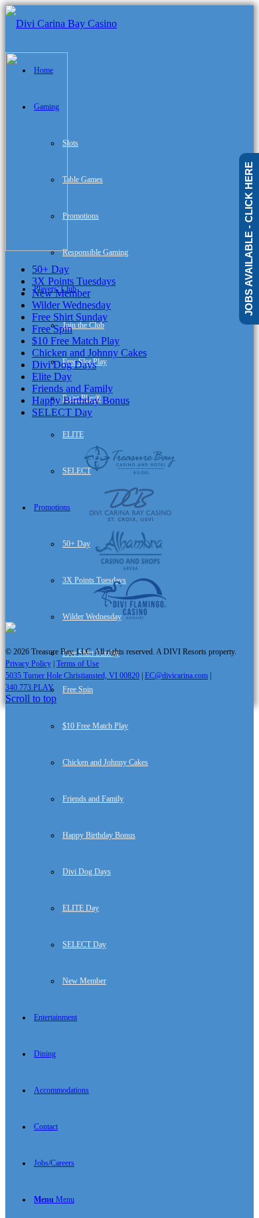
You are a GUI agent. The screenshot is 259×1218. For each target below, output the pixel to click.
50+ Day (50, 269)
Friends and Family (72, 388)
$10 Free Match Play (76, 340)
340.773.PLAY (29, 687)
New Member (61, 293)
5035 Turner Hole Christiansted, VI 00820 (72, 675)
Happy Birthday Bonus (81, 400)
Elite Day (52, 376)
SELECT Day (62, 412)
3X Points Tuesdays (74, 281)
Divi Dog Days (64, 364)
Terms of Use (77, 663)
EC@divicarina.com (176, 675)
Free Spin (52, 328)
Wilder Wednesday (71, 305)
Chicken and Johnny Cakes (89, 352)
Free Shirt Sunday (70, 317)
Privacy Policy (28, 663)
